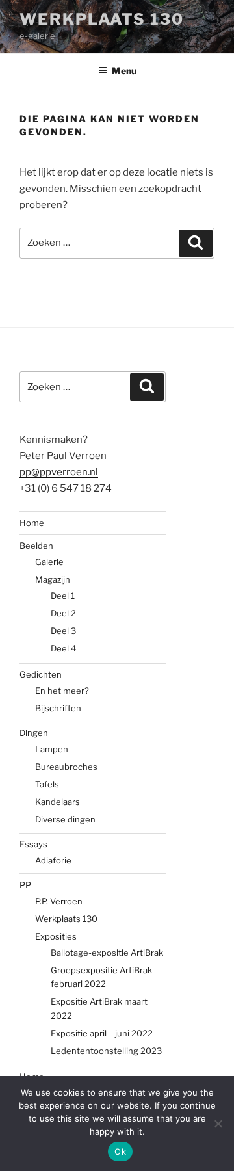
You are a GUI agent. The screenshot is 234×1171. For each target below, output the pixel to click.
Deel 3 (63, 630)
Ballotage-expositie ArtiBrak (107, 952)
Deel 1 (63, 595)
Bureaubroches (66, 766)
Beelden (36, 545)
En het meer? (62, 690)
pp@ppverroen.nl (59, 472)
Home (32, 523)
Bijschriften (58, 708)
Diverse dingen (65, 819)
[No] (217, 1123)
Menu (124, 70)
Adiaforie (53, 860)
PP (25, 885)
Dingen (34, 733)
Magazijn (52, 579)
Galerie (49, 562)
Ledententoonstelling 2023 (106, 1051)
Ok (120, 1151)
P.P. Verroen (59, 901)
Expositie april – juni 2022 (102, 1033)
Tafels (47, 784)
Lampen (51, 749)
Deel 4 (63, 648)
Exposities (56, 936)
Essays (33, 844)
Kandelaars (57, 801)
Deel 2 (63, 613)
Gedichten (41, 674)
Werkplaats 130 (102, 19)
